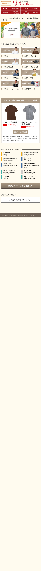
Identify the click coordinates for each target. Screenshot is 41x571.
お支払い (35, 12)
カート (7, 8)
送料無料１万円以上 (15, 12)
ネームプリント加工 (25, 12)
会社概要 (5, 12)
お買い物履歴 (15, 8)
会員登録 (35, 8)
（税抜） (14, 125)
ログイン (25, 8)
